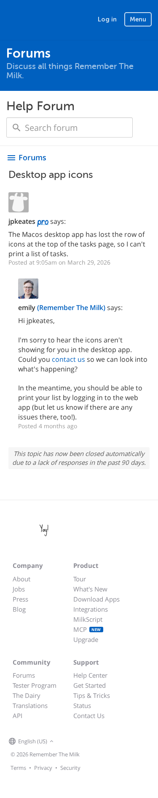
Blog (19, 609)
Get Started (89, 685)
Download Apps (96, 599)
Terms (18, 767)
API (17, 715)
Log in (107, 19)
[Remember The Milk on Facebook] (68, 741)
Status (82, 705)
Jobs (19, 589)
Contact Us (88, 715)
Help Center (90, 675)
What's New (90, 589)
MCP (87, 629)
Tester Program (34, 685)
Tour (79, 579)
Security (70, 767)
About (21, 579)
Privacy (43, 767)
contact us (68, 359)
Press (20, 599)
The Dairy (26, 695)
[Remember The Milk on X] (79, 741)
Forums (24, 675)
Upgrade (85, 639)
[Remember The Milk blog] (90, 741)
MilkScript (87, 619)
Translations (30, 705)
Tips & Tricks (91, 695)
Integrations (90, 609)
